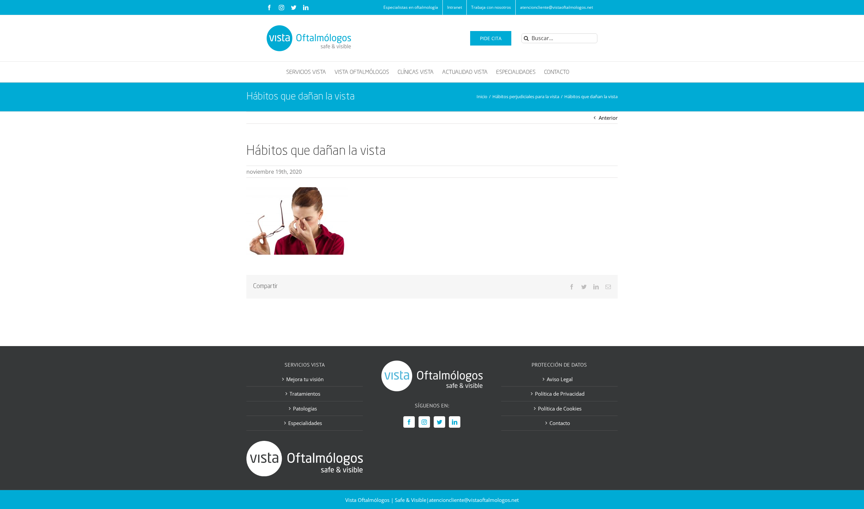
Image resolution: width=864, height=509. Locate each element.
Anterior (608, 117)
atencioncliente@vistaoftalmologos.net (474, 500)
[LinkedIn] (454, 422)
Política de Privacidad (560, 393)
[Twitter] (439, 422)
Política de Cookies (560, 408)
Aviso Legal (560, 379)
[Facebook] (409, 422)
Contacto (559, 423)
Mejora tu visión (305, 379)
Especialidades (305, 423)
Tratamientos (305, 393)
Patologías (305, 408)
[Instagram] (424, 422)
